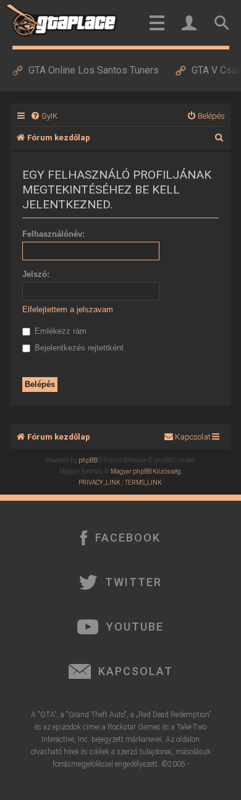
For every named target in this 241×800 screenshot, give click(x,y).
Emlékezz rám (59, 331)
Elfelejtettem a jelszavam (67, 309)
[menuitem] (43, 116)
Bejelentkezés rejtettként (78, 347)
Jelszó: (35, 274)
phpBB (87, 460)
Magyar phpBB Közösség (146, 471)
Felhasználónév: (53, 234)
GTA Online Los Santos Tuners (93, 70)
